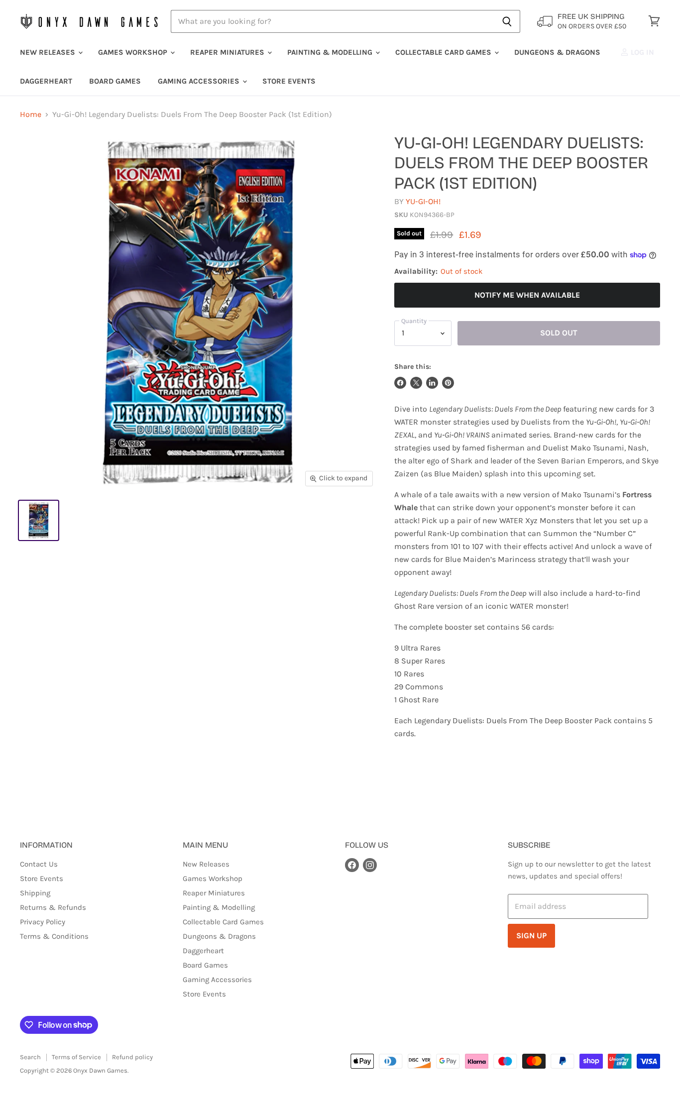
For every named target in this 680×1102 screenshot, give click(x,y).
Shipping (35, 892)
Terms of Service (76, 1057)
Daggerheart (46, 81)
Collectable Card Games (444, 52)
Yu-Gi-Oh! (423, 201)
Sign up (531, 935)
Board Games (115, 81)
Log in (641, 52)
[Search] (507, 21)
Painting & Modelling (330, 52)
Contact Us (39, 864)
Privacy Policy (42, 921)
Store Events (289, 81)
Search (30, 1057)
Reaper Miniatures (228, 52)
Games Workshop (133, 52)
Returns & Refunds (53, 907)
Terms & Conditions (54, 936)
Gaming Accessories (199, 81)
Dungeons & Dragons (557, 52)
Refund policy (132, 1057)
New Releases (48, 52)
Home (30, 114)
